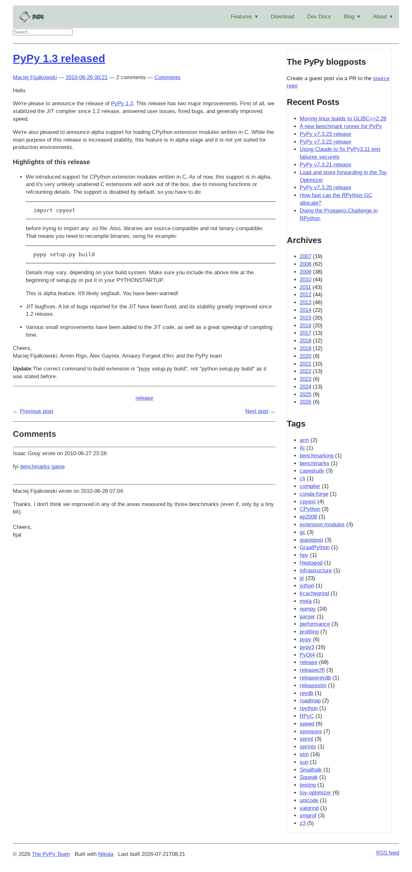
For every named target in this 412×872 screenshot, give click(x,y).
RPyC (307, 716)
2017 (305, 333)
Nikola (105, 854)
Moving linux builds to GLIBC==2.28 (343, 119)
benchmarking (316, 456)
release (144, 398)
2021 (305, 364)
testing (308, 785)
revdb (306, 693)
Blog (349, 17)
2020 (305, 356)
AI (302, 448)
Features (241, 17)
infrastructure (316, 570)
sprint (306, 739)
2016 (305, 326)
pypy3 (307, 647)
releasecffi (312, 670)
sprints (308, 747)
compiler (310, 486)
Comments (167, 77)
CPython (310, 509)
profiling (309, 632)
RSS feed (387, 853)
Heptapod (311, 563)
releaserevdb (315, 678)
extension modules (322, 524)
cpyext (308, 502)
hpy (304, 555)
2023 (305, 379)
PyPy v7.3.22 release (325, 142)
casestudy (312, 471)
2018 (305, 341)
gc (302, 532)
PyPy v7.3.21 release (325, 165)
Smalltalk (311, 770)
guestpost (311, 540)
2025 (305, 394)
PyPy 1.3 (122, 103)
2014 (305, 310)
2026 (305, 402)
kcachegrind (314, 593)
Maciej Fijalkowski (35, 77)
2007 (305, 256)
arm (304, 440)
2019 (305, 348)
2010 (305, 280)
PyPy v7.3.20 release (325, 187)
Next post (256, 411)
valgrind (309, 808)
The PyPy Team (51, 854)
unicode (309, 800)
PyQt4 (307, 655)
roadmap (310, 701)
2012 (305, 295)
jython (307, 586)
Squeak (309, 777)
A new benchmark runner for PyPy (341, 126)
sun (304, 762)
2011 (305, 287)
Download (282, 17)
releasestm (313, 685)
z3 (302, 823)
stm (304, 754)
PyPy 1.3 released (59, 58)
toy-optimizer (315, 793)
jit (302, 578)
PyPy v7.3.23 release (325, 134)
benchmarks (314, 463)
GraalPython (315, 547)
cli (302, 478)
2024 (305, 387)
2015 (305, 318)
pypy (305, 639)
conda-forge (314, 494)
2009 (305, 272)
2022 (305, 371)
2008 (305, 264)
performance (315, 624)
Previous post (36, 411)
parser (307, 617)
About (380, 17)
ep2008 (308, 517)
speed (307, 724)
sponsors (311, 731)
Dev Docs (319, 17)
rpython (309, 708)
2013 (305, 302)
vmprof (308, 815)
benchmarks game (42, 467)
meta (306, 601)
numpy (308, 609)
